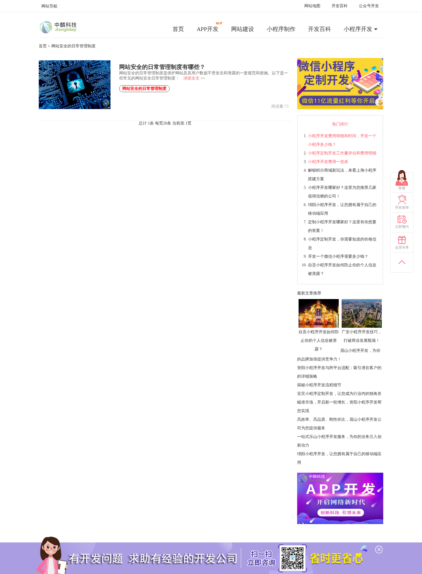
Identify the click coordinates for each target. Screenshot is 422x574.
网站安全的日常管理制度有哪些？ (162, 67)
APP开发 (207, 29)
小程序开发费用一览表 (328, 162)
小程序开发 (358, 29)
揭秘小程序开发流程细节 (319, 385)
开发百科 (340, 6)
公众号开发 (369, 6)
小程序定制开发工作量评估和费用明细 (342, 153)
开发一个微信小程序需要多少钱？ (338, 256)
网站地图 (312, 6)
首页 (178, 29)
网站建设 (242, 29)
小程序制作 (281, 29)
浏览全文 (191, 78)
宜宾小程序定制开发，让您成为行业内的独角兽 (339, 393)
